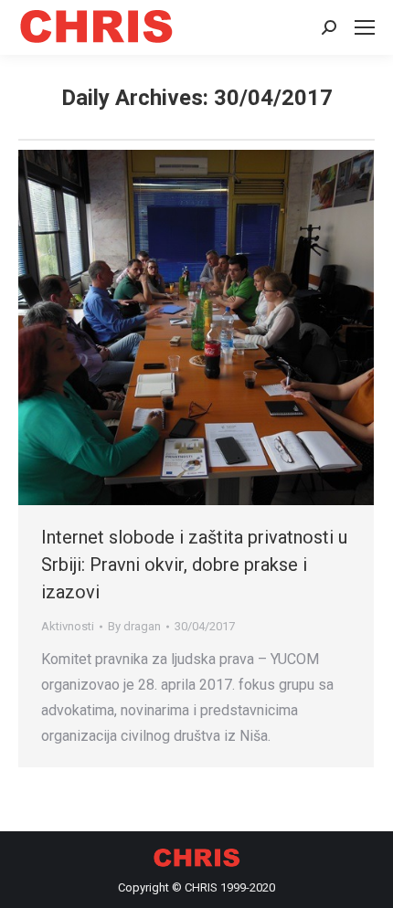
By (134, 626)
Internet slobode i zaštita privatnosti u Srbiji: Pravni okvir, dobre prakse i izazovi (194, 564)
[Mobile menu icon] (365, 27)
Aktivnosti (67, 626)
